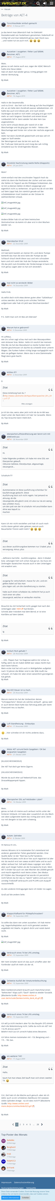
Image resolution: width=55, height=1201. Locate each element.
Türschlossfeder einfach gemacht (22, 23)
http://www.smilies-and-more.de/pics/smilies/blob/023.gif (16, 1105)
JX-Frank (10, 1167)
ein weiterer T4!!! (14, 1056)
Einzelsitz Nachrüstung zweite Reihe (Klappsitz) (28, 163)
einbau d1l (12, 372)
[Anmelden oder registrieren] (45, 3)
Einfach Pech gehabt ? (17, 651)
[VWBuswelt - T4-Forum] (14, 3)
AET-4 (9, 26)
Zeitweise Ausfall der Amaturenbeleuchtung (26, 980)
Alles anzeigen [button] (26, 404)
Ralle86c (10, 1140)
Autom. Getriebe (14, 835)
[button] (51, 3)
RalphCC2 (11, 1160)
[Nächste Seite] (42, 1124)
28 (38, 1124)
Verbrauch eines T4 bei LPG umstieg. (23, 952)
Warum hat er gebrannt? (18, 327)
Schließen (25, 1197)
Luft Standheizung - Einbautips (21, 723)
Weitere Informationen (10, 1197)
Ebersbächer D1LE (15, 241)
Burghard (11, 1147)
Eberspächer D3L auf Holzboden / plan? (24, 799)
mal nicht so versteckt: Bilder (20, 283)
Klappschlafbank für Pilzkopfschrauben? (25, 913)
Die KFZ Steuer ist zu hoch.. (19, 690)
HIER (19, 609)
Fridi (9, 1154)
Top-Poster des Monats (14, 1134)
